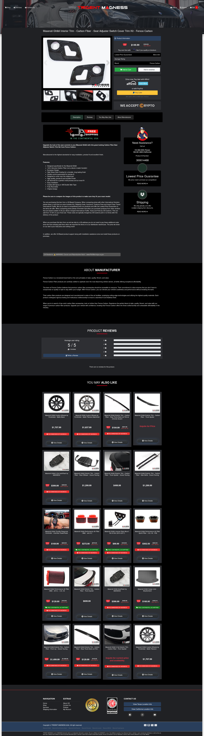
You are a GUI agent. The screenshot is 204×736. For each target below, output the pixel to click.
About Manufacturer (124, 117)
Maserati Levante (96, 728)
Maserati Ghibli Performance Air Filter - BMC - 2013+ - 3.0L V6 (56, 590)
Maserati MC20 (107, 728)
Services (19, 7)
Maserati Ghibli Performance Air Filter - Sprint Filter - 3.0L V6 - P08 (147, 532)
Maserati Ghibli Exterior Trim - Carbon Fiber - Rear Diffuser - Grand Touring (86, 474)
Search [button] (184, 7)
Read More (141, 183)
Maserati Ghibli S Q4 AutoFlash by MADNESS (56, 474)
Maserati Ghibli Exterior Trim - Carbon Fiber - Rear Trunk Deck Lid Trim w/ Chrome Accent (117, 417)
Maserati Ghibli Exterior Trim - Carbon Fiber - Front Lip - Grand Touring (56, 648)
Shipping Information (50, 709)
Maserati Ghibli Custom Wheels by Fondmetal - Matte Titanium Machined (86, 416)
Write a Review (72, 355)
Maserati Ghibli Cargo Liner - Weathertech (147, 590)
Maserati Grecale (86, 728)
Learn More (143, 83)
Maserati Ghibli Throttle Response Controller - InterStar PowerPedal (56, 532)
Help (174, 7)
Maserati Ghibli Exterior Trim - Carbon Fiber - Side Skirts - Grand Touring (147, 474)
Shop (9, 7)
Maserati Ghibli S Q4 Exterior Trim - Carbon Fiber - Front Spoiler (117, 648)
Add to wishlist (149, 69)
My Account (67, 709)
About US (66, 703)
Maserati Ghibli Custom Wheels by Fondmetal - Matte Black (56, 416)
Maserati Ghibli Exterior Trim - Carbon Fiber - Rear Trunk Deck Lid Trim (86, 648)
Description (77, 117)
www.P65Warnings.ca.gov (95, 254)
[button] (107, 62)
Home (45, 703)
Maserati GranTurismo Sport (59, 728)
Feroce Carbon (155, 63)
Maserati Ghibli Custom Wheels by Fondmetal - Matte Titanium (147, 648)
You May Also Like (105, 117)
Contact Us (31, 7)
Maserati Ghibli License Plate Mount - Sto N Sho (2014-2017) (117, 532)
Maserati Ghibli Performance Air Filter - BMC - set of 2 (86, 532)
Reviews (90, 117)
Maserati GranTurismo (74, 728)
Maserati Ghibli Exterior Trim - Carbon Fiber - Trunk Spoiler (147, 416)
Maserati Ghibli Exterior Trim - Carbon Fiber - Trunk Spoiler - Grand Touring (117, 474)
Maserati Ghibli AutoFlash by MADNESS (117, 590)
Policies (65, 707)
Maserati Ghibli (47, 728)
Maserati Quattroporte (118, 728)
